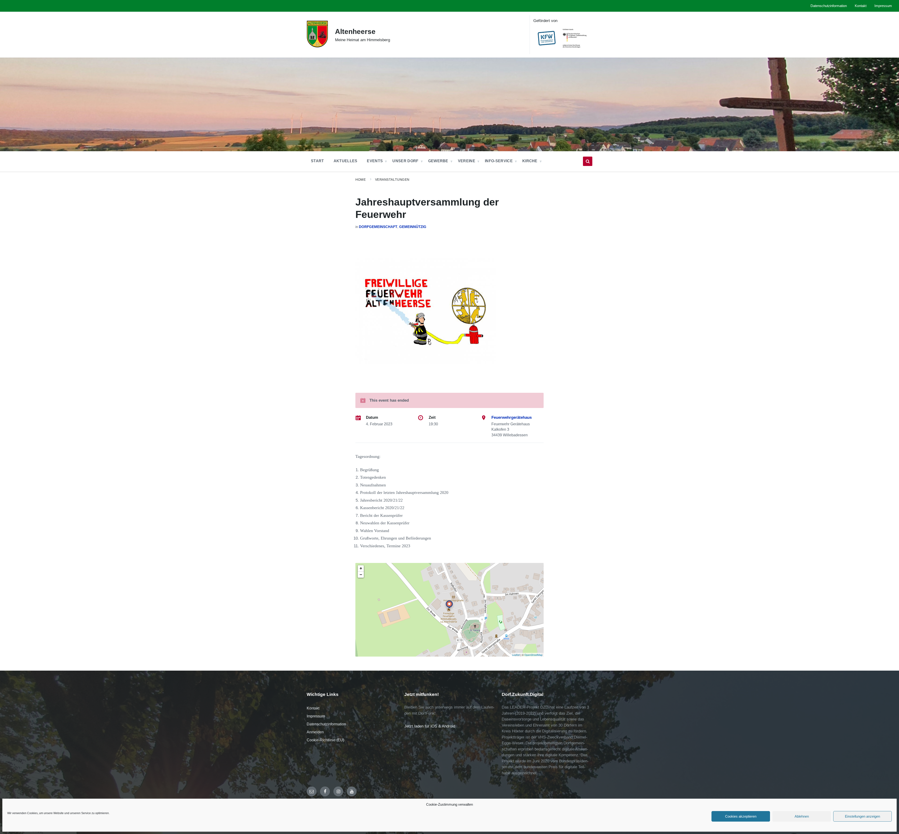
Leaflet (516, 655)
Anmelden (315, 732)
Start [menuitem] (317, 161)
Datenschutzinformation (326, 724)
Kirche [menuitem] (530, 161)
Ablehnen (802, 816)
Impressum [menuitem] (883, 6)
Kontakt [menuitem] (860, 6)
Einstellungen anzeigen (862, 816)
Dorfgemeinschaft (378, 227)
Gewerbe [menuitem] (438, 161)
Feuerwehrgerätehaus (511, 417)
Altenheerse (355, 31)
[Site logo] (317, 46)
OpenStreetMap (533, 655)
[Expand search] (587, 161)
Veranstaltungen (392, 179)
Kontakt (313, 708)
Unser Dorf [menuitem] (405, 161)
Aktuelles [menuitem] (345, 161)
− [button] (361, 574)
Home (360, 179)
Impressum (316, 716)
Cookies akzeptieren (740, 816)
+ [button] (361, 568)
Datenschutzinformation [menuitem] (829, 6)
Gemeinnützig (412, 227)
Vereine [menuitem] (466, 161)
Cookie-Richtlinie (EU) (325, 740)
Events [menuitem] (375, 161)
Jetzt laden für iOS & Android (429, 726)
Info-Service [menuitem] (499, 161)
